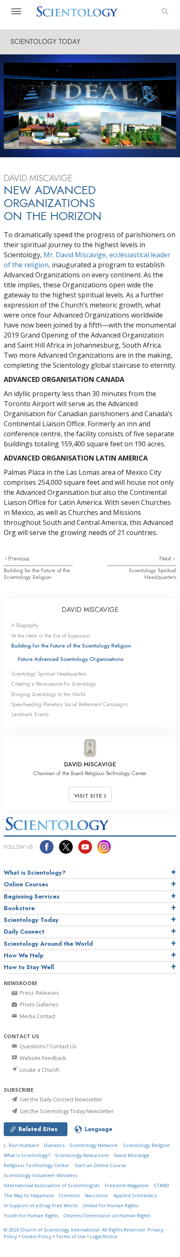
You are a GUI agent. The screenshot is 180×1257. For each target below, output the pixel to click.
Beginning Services (31, 896)
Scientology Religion (146, 1145)
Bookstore (19, 908)
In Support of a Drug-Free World (40, 1205)
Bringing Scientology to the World (48, 694)
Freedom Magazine (127, 1185)
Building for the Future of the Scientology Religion (37, 573)
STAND (161, 1185)
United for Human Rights (110, 1205)
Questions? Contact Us (47, 1046)
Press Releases (38, 992)
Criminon (69, 1195)
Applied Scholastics (135, 1195)
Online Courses (26, 884)
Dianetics (54, 1145)
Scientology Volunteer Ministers (40, 1175)
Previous (19, 558)
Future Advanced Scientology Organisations (70, 659)
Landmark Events (30, 714)
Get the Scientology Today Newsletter (66, 1111)
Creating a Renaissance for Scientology (53, 684)
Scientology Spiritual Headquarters (152, 573)
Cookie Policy (36, 1236)
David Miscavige (131, 1155)
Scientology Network (93, 1145)
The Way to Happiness (29, 1195)
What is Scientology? (35, 872)
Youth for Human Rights (31, 1215)
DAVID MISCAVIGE (90, 609)
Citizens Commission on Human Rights (106, 1215)
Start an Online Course (100, 1165)
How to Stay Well (29, 967)
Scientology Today (31, 920)
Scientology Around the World (48, 944)
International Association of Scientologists (52, 1185)
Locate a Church (38, 1069)
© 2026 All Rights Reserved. (75, 1229)
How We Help (24, 955)
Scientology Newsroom (82, 1155)
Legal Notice (104, 1236)
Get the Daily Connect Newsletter (60, 1099)
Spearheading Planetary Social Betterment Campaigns (69, 704)
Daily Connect (24, 931)
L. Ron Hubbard (21, 1145)
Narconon (96, 1195)
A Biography (25, 625)
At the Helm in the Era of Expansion (50, 636)
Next (166, 558)
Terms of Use (71, 1236)
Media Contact (36, 1016)
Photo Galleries (38, 1004)
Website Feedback (42, 1058)
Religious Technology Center (36, 1165)
